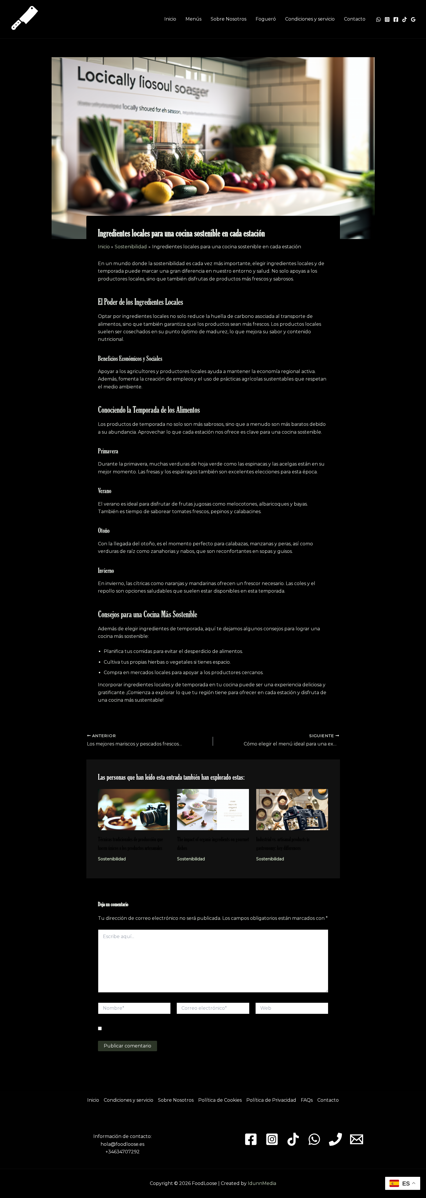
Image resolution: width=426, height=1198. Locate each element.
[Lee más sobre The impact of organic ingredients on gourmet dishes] (213, 809)
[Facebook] (395, 19)
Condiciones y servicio (310, 19)
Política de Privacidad (271, 1100)
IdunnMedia (262, 1183)
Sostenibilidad (112, 859)
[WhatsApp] (378, 19)
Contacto (354, 19)
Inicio (170, 19)
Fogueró (266, 19)
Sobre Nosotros (228, 19)
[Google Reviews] (413, 19)
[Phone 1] (335, 1139)
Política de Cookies (220, 1100)
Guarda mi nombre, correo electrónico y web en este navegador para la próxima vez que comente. (205, 1028)
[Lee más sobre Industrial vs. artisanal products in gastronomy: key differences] (292, 809)
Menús (193, 19)
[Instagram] (387, 19)
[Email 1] (356, 1139)
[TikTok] (404, 19)
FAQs (307, 1100)
